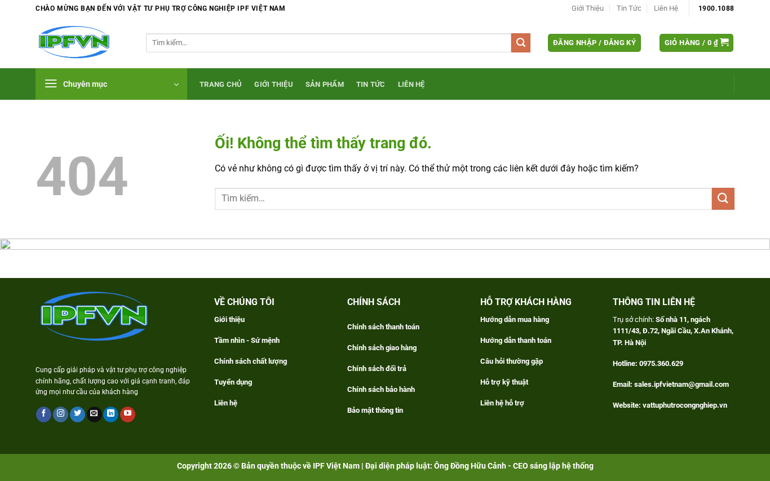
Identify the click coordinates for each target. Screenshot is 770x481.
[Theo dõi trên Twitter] (77, 414)
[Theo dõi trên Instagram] (60, 414)
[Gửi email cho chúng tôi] (94, 414)
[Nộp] (520, 42)
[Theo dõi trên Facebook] (43, 414)
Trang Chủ (221, 84)
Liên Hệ (666, 8)
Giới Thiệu (588, 8)
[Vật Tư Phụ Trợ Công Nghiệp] (82, 42)
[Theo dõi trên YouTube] (127, 414)
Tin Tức (629, 8)
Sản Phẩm (325, 84)
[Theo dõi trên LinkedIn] (110, 414)
